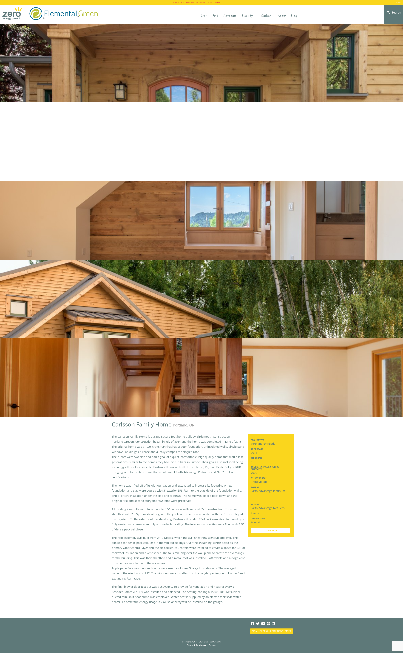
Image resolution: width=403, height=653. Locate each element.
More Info (270, 530)
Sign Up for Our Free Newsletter (271, 631)
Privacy (212, 645)
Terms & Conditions (196, 645)
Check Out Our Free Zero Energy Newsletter (196, 2)
